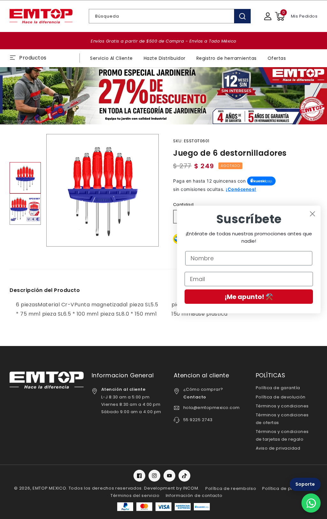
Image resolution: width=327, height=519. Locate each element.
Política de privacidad (287, 488)
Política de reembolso (230, 488)
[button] (280, 16)
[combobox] (170, 16)
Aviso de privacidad (278, 448)
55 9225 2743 (198, 420)
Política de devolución (281, 397)
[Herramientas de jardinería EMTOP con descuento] (163, 96)
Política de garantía (278, 388)
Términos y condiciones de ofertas (282, 418)
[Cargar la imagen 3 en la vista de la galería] (25, 177)
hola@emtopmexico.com (211, 408)
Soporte (305, 484)
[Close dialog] (312, 213)
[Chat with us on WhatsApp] (311, 503)
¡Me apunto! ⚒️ (248, 296)
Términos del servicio (135, 495)
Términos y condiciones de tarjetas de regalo (282, 435)
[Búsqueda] (242, 16)
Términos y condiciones (282, 406)
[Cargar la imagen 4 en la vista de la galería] (25, 209)
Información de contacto (194, 495)
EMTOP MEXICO (49, 488)
